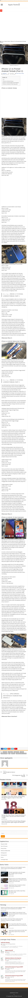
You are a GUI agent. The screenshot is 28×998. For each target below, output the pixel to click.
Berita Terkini (7, 41)
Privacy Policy (3, 848)
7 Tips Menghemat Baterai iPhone (9, 772)
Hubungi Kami (4, 855)
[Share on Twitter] (5, 749)
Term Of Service (4, 846)
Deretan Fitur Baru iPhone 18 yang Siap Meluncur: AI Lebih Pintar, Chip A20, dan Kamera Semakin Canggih (14, 816)
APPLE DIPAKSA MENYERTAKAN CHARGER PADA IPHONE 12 (12, 696)
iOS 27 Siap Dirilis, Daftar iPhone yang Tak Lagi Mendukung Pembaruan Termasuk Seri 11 (18, 925)
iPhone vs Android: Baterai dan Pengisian (11, 82)
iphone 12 (10, 751)
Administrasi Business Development (13, 958)
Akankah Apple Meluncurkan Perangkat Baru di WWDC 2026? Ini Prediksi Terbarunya (17, 873)
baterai (20, 365)
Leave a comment (6, 74)
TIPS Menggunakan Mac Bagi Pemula (18, 775)
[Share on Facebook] (2, 749)
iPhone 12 (9, 142)
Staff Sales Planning (5, 942)
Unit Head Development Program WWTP (14, 966)
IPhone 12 (4, 299)
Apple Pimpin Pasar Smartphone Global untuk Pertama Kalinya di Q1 (17, 885)
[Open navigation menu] (1, 5)
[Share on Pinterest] (15, 749)
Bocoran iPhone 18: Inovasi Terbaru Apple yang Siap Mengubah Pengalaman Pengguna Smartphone (12, 919)
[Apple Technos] (14, 4)
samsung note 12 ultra (21, 753)
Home (2, 41)
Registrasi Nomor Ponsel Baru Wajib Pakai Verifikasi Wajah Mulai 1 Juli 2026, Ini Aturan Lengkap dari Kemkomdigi (18, 880)
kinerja (3, 169)
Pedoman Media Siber (5, 850)
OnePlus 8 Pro (18, 331)
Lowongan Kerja (4, 859)
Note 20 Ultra (7, 234)
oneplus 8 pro (4, 753)
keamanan (8, 682)
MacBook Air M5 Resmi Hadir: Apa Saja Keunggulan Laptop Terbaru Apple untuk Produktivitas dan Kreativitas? (13, 868)
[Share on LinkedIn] (12, 749)
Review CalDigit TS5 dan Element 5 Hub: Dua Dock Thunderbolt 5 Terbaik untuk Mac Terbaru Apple (18, 914)
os (9, 753)
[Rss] (14, 994)
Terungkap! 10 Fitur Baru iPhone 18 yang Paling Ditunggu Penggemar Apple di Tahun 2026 (13, 797)
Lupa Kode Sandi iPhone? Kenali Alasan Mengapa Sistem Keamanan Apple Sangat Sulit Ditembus (14, 821)
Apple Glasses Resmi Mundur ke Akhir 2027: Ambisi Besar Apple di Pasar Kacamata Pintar (18, 931)
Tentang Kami (4, 852)
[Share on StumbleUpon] (9, 749)
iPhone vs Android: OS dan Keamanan (10, 84)
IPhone (22, 73)
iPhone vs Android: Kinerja (8, 81)
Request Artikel (4, 844)
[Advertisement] (14, 26)
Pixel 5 (3, 273)
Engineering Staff (9, 950)
